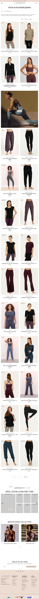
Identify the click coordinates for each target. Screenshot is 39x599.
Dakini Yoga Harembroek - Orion (10, 469)
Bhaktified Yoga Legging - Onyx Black (29, 434)
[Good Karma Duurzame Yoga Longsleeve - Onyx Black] (10, 69)
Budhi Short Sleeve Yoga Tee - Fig (29, 263)
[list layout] (21, 19)
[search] (35, 3)
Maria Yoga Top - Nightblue (10, 331)
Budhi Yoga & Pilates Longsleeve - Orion (29, 366)
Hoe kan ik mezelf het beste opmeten (25, 581)
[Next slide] (36, 503)
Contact (23, 582)
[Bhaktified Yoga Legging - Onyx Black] (29, 418)
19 (20, 476)
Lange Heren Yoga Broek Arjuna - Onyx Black (29, 194)
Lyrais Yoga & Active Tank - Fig (10, 400)
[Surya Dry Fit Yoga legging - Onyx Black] (29, 142)
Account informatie (34, 579)
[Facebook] (16, 571)
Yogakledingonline (21, 596)
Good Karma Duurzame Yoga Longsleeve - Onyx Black (9, 86)
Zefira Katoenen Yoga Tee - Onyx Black (10, 229)
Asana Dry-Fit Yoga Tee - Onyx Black (10, 263)
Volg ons (28, 487)
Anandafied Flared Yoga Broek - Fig (29, 297)
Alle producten (33, 584)
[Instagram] (18, 571)
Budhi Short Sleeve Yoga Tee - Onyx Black (10, 435)
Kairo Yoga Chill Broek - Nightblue (29, 400)
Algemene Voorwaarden (24, 585)
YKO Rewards (24, 579)
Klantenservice (14, 579)
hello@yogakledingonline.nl (5, 584)
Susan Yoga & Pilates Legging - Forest (10, 194)
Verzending (14, 583)
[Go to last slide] (2, 503)
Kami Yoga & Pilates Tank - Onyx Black (9, 51)
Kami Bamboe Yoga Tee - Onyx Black (29, 331)
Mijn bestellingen (34, 580)
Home (2, 11)
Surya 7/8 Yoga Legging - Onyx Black (29, 469)
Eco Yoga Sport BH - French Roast (29, 85)
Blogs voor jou (33, 585)
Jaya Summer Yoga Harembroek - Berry (10, 159)
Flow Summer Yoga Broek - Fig (10, 297)
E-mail (4, 566)
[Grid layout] (22, 19)
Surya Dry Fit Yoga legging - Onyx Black (29, 159)
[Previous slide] (18, 547)
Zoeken (23, 589)
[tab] (18, 512)
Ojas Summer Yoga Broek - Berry (29, 228)
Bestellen (14, 580)
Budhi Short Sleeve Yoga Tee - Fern (29, 51)
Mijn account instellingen (33, 582)
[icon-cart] (37, 3)
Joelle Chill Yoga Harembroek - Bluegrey (10, 366)
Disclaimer (23, 588)
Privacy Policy (24, 586)
